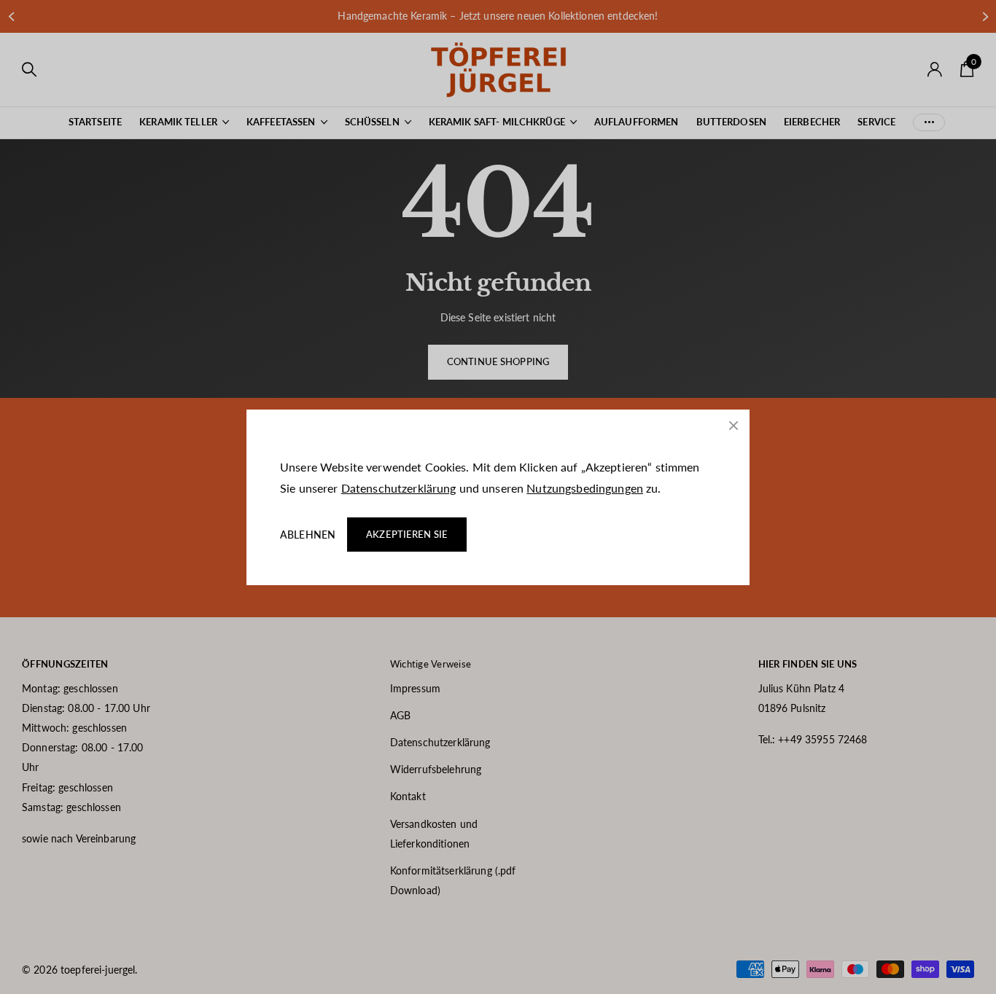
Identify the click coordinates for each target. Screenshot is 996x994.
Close (733, 426)
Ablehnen (307, 534)
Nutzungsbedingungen (584, 488)
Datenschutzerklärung (398, 488)
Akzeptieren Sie (407, 534)
